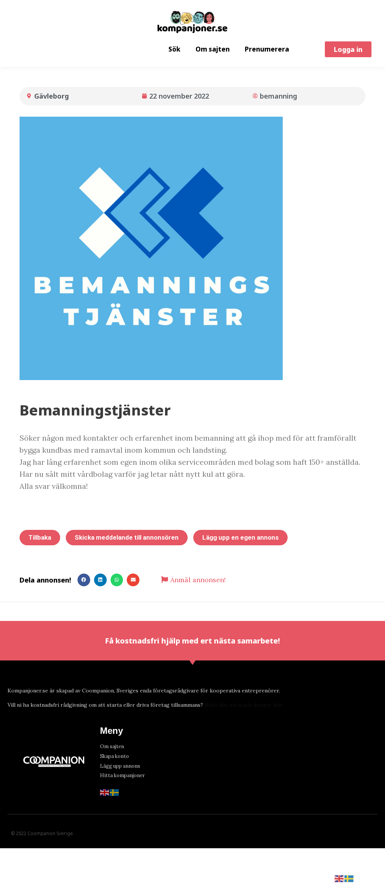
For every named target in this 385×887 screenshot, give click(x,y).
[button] (348, 49)
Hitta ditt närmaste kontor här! (244, 704)
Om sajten (213, 49)
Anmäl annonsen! (198, 579)
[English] (105, 792)
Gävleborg (51, 95)
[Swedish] (115, 792)
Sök (174, 49)
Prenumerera (267, 49)
